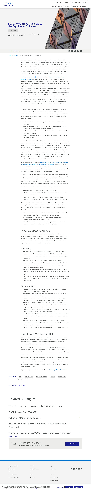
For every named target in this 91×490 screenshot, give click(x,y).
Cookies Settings (60, 487)
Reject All (69, 487)
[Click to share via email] (78, 51)
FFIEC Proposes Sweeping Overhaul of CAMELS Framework (36, 406)
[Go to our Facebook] (76, 469)
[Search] (52, 2)
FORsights (16, 55)
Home (10, 55)
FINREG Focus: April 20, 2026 (22, 411)
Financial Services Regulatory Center (17, 379)
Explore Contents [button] (15, 51)
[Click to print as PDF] (81, 51)
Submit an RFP (12, 472)
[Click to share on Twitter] (72, 51)
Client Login (58, 2)
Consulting (53, 376)
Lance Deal (22, 385)
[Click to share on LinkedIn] (75, 51)
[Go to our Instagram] (79, 469)
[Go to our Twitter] (74, 469)
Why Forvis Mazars (34, 469)
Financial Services (62, 376)
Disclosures (52, 475)
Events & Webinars (13, 475)
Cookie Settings (53, 472)
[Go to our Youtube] (81, 469)
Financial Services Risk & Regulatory (35, 379)
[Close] (89, 487)
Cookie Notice (37, 488)
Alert (20, 376)
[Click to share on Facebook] (69, 51)
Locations (32, 472)
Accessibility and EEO (54, 477)
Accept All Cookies (78, 487)
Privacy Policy (53, 469)
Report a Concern (54, 480)
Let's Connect (12, 469)
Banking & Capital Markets (41, 376)
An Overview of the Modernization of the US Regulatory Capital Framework (38, 425)
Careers (66, 2)
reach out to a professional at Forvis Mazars (58, 370)
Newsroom (32, 477)
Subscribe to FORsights (72, 443)
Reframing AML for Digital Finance (25, 417)
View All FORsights (13, 436)
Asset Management (29, 376)
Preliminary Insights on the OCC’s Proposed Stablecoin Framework (40, 432)
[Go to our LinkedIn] (71, 469)
